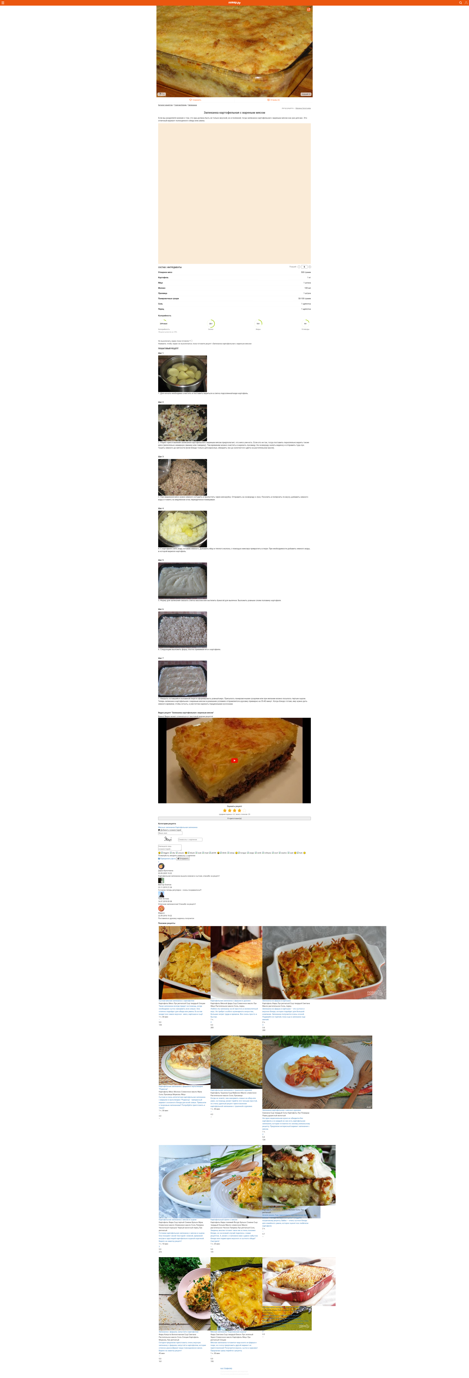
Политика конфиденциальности (234, 1374)
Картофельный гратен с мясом (224, 1220)
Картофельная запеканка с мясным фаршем (281, 1307)
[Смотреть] (234, 760)
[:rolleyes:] (267, 853)
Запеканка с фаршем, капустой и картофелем (178, 1332)
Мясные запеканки (166, 827)
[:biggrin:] (165, 853)
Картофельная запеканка (186, 827)
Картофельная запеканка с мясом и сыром (177, 1220)
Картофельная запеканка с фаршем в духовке (231, 1001)
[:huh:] (300, 853)
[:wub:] (199, 853)
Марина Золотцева (303, 108)
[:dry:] (172, 853)
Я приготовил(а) (234, 818)
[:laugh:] (218, 853)
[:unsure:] (180, 853)
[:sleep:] (231, 853)
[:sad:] (290, 853)
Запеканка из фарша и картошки (276, 1001)
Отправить (184, 859)
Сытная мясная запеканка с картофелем (176, 1001)
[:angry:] (251, 853)
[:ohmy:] (159, 853)
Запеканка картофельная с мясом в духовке (281, 1110)
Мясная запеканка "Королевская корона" (229, 1332)
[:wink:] (258, 853)
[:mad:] (205, 853)
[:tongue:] (242, 853)
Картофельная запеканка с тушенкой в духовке (231, 1090)
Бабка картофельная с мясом (275, 1207)
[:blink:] (223, 853)
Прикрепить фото (168, 859)
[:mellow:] (304, 853)
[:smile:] (236, 853)
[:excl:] (275, 853)
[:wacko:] (283, 853)
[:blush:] (191, 853)
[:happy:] (295, 853)
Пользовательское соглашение (234, 1371)
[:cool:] (186, 853)
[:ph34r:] (213, 853)
